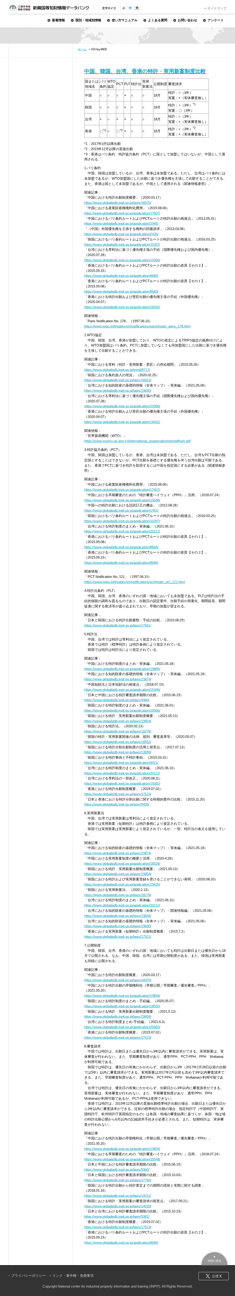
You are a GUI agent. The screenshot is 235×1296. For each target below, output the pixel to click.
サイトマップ (217, 8)
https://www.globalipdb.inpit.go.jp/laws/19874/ (117, 679)
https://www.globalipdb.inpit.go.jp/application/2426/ (121, 234)
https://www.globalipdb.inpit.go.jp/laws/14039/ (117, 1206)
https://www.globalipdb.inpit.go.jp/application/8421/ (121, 763)
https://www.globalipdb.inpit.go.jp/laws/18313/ (117, 380)
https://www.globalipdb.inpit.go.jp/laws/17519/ (117, 794)
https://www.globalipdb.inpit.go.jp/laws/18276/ (117, 731)
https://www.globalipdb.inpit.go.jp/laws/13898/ (117, 752)
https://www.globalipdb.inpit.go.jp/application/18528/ (122, 864)
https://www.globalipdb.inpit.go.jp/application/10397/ (122, 244)
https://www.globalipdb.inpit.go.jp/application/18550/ (122, 1006)
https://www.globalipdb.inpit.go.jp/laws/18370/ (117, 203)
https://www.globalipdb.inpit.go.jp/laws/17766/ (117, 1180)
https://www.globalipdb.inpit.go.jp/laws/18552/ (117, 742)
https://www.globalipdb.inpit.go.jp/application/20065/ (122, 1027)
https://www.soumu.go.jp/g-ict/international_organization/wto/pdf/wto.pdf (137, 441)
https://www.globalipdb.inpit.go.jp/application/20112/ (122, 531)
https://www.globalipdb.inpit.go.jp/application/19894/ (122, 996)
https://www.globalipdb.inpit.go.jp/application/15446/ (122, 690)
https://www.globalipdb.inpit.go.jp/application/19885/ (122, 669)
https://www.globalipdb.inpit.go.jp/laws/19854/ (117, 721)
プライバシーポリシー (28, 1275)
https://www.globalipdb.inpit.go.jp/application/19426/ (122, 884)
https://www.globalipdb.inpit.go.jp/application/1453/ (121, 510)
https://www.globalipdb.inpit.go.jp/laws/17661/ (117, 625)
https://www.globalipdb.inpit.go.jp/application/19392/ (122, 783)
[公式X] (214, 1276)
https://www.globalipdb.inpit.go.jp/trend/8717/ (117, 370)
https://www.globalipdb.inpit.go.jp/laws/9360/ (116, 700)
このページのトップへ (214, 1258)
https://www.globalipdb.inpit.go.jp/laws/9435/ (116, 804)
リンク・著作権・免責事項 (73, 1275)
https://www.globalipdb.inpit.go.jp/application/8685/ (121, 276)
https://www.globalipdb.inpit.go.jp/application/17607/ (122, 213)
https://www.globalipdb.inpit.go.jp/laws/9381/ (116, 1216)
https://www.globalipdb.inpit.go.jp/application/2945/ (121, 223)
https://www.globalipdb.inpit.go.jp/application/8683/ (121, 291)
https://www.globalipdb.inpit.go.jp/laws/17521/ (117, 937)
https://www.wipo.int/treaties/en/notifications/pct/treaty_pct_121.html (134, 582)
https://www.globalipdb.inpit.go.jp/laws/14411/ (117, 1196)
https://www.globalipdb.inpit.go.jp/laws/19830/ (117, 390)
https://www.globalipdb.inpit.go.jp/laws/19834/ (117, 916)
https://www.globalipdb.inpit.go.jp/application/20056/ (122, 710)
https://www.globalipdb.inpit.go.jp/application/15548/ (122, 500)
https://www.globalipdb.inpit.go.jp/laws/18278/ (117, 895)
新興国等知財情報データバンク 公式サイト (48, 8)
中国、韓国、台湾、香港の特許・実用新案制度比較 (145, 71)
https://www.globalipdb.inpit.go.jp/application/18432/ (122, 307)
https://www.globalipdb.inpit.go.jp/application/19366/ (122, 260)
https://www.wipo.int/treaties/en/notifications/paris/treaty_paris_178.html (137, 326)
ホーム (82, 49)
